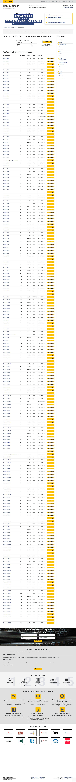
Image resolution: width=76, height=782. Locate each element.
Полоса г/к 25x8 (6, 398)
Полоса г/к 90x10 (7, 570)
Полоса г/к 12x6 (6, 352)
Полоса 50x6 (6, 183)
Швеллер (61, 75)
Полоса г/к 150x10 (7, 608)
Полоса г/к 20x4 (6, 372)
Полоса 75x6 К (6, 244)
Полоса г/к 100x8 (7, 602)
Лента (60, 53)
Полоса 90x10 (6, 267)
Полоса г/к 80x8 (6, 564)
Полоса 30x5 (6, 131)
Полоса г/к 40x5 (6, 442)
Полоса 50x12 (6, 165)
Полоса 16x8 (6, 67)
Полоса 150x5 (6, 314)
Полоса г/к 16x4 (6, 355)
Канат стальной (62, 44)
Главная (43, 1)
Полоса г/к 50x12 (7, 459)
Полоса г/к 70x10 (7, 521)
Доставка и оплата (63, 1)
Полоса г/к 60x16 (7, 491)
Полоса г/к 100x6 (7, 599)
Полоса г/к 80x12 (7, 547)
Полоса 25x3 (6, 96)
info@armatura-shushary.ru (68, 7)
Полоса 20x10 (6, 72)
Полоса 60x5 (6, 209)
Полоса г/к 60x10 (7, 486)
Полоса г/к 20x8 (6, 381)
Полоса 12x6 (6, 58)
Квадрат (61, 49)
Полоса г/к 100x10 (7, 579)
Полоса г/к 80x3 (6, 553)
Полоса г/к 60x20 (7, 494)
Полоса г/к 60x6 (6, 509)
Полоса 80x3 (6, 349)
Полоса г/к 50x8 (6, 480)
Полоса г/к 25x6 (6, 392)
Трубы (60, 71)
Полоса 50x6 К (6, 186)
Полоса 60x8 (6, 218)
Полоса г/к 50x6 (6, 474)
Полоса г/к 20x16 (7, 366)
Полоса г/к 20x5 (6, 375)
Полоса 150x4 (6, 311)
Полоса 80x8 (6, 261)
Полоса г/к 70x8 (6, 532)
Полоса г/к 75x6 (6, 538)
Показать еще (38, 668)
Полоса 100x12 (6, 279)
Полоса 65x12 (6, 224)
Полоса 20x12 (6, 75)
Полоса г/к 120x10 (7, 605)
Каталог (48, 1)
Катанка (61, 46)
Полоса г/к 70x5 (6, 523)
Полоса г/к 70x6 (6, 529)
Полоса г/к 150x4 (7, 614)
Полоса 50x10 (6, 163)
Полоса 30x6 (6, 133)
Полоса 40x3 (6, 320)
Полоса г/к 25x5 (6, 390)
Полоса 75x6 (6, 241)
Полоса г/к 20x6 (6, 378)
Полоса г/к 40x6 (6, 445)
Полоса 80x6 (6, 259)
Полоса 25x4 (6, 99)
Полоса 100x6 (6, 294)
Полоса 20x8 (6, 93)
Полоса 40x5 (6, 151)
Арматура (61, 40)
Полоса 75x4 (6, 238)
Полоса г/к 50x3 (6, 465)
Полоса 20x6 (6, 90)
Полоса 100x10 (6, 276)
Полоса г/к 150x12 (7, 611)
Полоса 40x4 (6, 148)
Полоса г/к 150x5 (7, 617)
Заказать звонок (8, 1)
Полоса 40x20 (6, 145)
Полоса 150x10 (6, 302)
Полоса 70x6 (6, 232)
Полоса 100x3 (6, 282)
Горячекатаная (63, 59)
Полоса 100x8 (6, 296)
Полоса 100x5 (6, 288)
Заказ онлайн (54, 1)
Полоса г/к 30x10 (7, 404)
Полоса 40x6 (6, 154)
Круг (60, 51)
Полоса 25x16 (6, 116)
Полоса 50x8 (6, 189)
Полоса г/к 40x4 (6, 436)
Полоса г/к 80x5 (6, 558)
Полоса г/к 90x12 (7, 573)
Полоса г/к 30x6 (6, 419)
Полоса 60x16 (6, 200)
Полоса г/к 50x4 (6, 468)
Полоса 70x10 (6, 227)
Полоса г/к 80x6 (6, 561)
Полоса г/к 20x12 (7, 363)
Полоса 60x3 (6, 203)
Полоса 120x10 (6, 299)
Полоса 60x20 (6, 323)
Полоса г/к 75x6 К (7, 541)
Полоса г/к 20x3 (6, 369)
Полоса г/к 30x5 (6, 416)
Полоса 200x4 (6, 346)
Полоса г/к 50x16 (7, 462)
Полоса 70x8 (6, 235)
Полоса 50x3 (6, 171)
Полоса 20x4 (6, 84)
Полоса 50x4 (6, 177)
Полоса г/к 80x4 (6, 555)
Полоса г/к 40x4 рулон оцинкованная (11, 454)
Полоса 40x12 (6, 142)
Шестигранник (62, 78)
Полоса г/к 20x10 (7, 360)
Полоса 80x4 (6, 253)
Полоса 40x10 (6, 139)
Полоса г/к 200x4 (7, 622)
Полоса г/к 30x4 (6, 413)
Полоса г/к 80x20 (7, 550)
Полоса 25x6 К (6, 110)
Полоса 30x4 (6, 128)
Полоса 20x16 (6, 78)
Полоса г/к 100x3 (7, 585)
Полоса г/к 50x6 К (7, 477)
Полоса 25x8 (6, 113)
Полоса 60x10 (6, 195)
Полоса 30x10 (6, 119)
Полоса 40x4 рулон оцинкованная (10, 160)
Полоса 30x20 (6, 122)
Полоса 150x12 (6, 308)
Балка (60, 42)
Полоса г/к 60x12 (7, 488)
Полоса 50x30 (6, 174)
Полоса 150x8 (6, 317)
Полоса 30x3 (6, 125)
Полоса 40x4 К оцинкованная (9, 334)
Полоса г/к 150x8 (7, 619)
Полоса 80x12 (6, 340)
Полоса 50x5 (6, 180)
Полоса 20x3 (6, 81)
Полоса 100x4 (6, 285)
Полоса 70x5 (6, 229)
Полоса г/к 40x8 (6, 448)
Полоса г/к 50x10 (7, 456)
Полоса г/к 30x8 (6, 422)
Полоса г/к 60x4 (6, 497)
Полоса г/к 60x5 (6, 503)
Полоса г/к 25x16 (7, 401)
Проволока (61, 64)
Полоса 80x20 (6, 250)
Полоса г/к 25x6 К (7, 395)
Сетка (60, 69)
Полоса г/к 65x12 (7, 518)
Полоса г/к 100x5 (7, 593)
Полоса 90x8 (6, 273)
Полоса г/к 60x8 (6, 512)
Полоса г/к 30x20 (7, 407)
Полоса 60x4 (6, 206)
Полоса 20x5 (6, 87)
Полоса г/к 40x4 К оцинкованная (10, 451)
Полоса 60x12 (6, 197)
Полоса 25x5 (6, 104)
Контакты (71, 1)
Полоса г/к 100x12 (7, 582)
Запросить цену (47, 41)
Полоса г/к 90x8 (6, 576)
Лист (60, 55)
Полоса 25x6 (6, 107)
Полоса (60, 58)
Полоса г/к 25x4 (6, 384)
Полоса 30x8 (6, 136)
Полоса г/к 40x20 (7, 433)
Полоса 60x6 (6, 215)
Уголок (60, 73)
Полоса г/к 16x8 (6, 358)
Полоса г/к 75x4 (6, 535)
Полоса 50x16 (6, 168)
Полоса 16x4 (6, 64)
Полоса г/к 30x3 (6, 410)
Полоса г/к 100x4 (7, 587)
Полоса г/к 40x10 (7, 427)
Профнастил (61, 66)
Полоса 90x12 (6, 270)
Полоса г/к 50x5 (6, 471)
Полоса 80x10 (6, 247)
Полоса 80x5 (6, 256)
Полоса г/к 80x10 (7, 544)
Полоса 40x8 (6, 157)
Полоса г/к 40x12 (7, 430)
